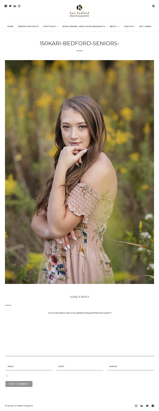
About (113, 26)
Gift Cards (145, 26)
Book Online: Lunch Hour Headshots (84, 26)
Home (10, 26)
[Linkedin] (15, 6)
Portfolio (49, 26)
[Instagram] (19, 6)
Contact (129, 26)
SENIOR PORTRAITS (28, 26)
